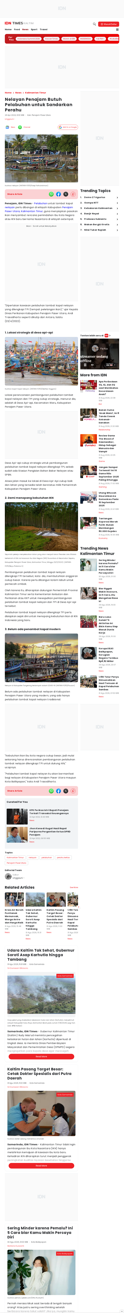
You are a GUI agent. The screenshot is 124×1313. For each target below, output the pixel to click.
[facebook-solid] (58, 194)
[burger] (117, 29)
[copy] (73, 194)
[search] (94, 24)
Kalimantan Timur (32, 211)
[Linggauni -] (8, 876)
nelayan (10, 207)
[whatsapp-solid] (51, 194)
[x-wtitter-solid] (65, 194)
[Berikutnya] (78, 1065)
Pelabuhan (40, 203)
